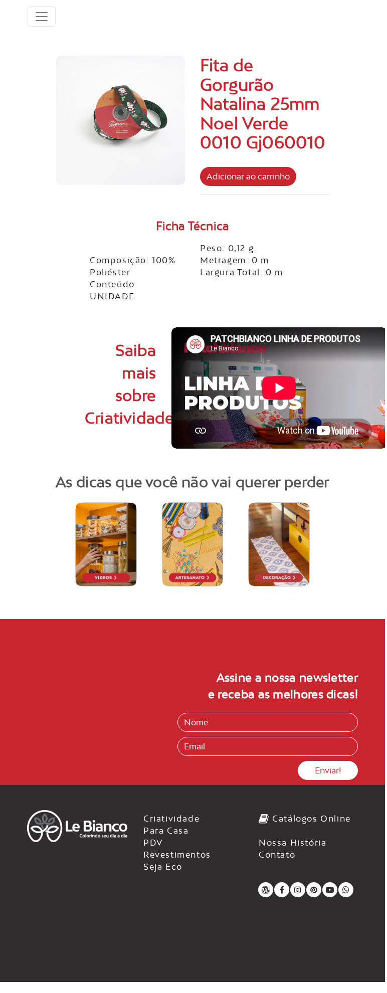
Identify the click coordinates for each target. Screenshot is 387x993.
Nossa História (292, 843)
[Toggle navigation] (42, 17)
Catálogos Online (310, 819)
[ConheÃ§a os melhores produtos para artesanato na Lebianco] (192, 544)
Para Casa (165, 831)
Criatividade (171, 819)
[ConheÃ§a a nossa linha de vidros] (106, 544)
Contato (277, 855)
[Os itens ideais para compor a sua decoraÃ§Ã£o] (279, 544)
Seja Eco (162, 867)
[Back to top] (357, 959)
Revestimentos (177, 855)
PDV (153, 843)
